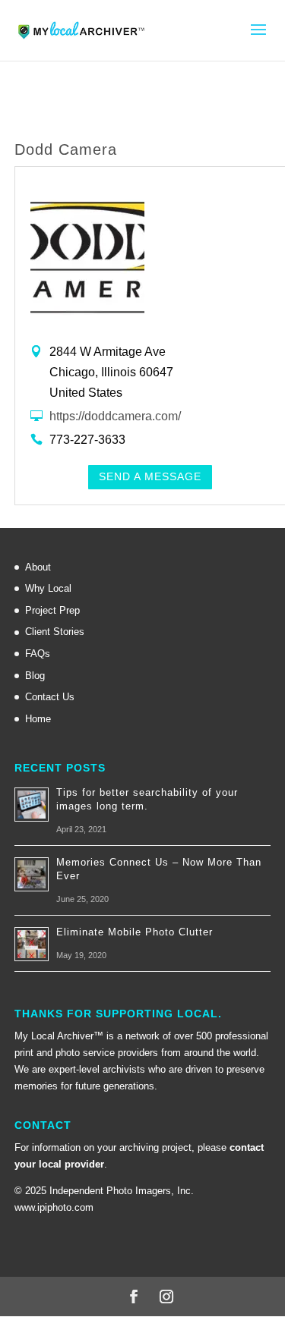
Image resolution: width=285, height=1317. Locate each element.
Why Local (48, 588)
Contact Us (49, 697)
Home (38, 719)
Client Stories (54, 631)
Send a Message (150, 476)
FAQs (37, 653)
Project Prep (52, 610)
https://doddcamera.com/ (115, 416)
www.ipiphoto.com (53, 1207)
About (38, 567)
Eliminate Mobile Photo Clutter (134, 932)
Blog (35, 675)
